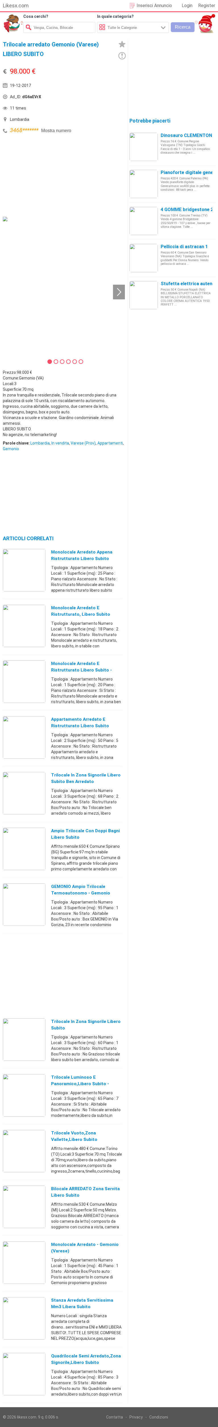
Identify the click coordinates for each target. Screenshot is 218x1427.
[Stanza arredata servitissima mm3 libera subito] (24, 1318)
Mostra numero (56, 130)
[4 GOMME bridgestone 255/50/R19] (143, 220)
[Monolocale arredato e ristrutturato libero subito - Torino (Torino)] (24, 681)
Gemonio (11, 449)
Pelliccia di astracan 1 (184, 246)
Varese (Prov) (83, 443)
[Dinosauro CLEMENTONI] (143, 146)
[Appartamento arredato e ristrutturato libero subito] (24, 737)
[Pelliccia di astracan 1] (143, 258)
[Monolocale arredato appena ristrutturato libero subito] (24, 570)
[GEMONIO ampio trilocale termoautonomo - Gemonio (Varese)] (24, 904)
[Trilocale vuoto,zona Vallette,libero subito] (24, 1151)
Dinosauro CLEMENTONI (187, 135)
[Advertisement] (45, 174)
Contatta (114, 1417)
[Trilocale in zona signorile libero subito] (24, 1039)
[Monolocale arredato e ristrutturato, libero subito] (24, 625)
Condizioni (158, 1417)
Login (187, 5)
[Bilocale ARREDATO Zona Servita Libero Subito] (24, 1206)
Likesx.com (16, 5)
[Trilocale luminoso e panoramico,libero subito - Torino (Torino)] (24, 1095)
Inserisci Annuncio (154, 5)
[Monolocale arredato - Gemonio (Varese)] (24, 1262)
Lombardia (40, 443)
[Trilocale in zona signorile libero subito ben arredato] (24, 793)
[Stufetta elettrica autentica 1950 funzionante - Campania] (143, 295)
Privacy (136, 1417)
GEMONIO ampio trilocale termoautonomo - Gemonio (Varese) (80, 893)
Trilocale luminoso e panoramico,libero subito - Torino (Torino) (80, 1084)
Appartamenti (110, 443)
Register (206, 5)
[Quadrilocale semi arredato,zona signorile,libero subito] (24, 1374)
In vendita (60, 443)
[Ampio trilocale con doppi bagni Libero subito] (24, 848)
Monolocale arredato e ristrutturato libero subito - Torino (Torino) (81, 670)
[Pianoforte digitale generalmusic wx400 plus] (143, 183)
